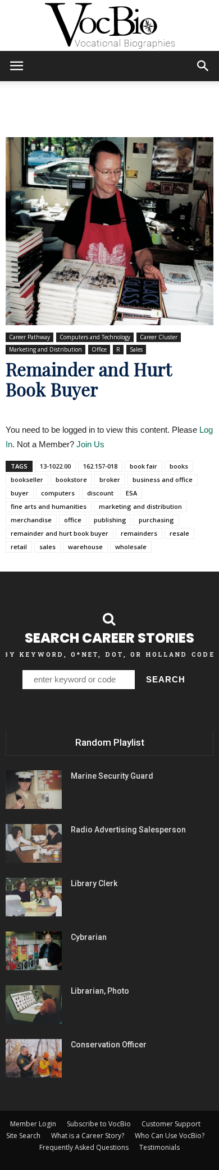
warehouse (85, 546)
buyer (20, 493)
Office (99, 349)
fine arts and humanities (48, 506)
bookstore (71, 479)
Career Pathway (29, 337)
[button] (203, 66)
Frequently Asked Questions (84, 1147)
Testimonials (159, 1147)
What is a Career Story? (87, 1135)
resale (179, 533)
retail (19, 546)
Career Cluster (158, 337)
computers (58, 493)
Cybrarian (89, 937)
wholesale (131, 546)
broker (109, 479)
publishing (110, 520)
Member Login (33, 1124)
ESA (131, 493)
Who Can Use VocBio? (169, 1135)
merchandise (31, 520)
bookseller (27, 479)
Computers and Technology (95, 337)
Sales (136, 349)
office (72, 520)
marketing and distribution (140, 506)
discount (100, 493)
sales (47, 546)
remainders (139, 533)
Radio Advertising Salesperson (128, 829)
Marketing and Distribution (45, 349)
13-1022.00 (55, 466)
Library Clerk (94, 883)
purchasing (156, 520)
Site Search (23, 1135)
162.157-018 (100, 466)
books (179, 466)
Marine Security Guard (112, 775)
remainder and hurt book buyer (59, 533)
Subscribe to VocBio (99, 1124)
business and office (163, 479)
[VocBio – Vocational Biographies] (109, 26)
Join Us (90, 444)
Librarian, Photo (100, 990)
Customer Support (171, 1124)
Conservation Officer (109, 1044)
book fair (143, 466)
